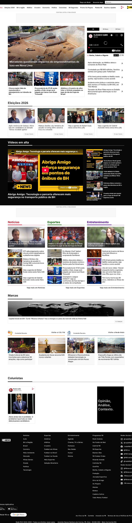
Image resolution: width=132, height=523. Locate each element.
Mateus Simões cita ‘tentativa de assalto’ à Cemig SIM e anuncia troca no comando (51, 128)
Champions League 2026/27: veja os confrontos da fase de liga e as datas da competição (73, 280)
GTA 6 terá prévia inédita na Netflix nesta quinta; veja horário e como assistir (113, 262)
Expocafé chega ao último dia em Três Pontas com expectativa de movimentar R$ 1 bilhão (111, 357)
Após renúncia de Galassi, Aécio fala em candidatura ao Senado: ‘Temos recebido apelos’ (21, 128)
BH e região (21, 7)
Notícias (13, 222)
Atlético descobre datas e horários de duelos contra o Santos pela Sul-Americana (73, 262)
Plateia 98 (98, 7)
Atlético (29, 7)
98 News (105, 29)
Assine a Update (110, 7)
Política (54, 7)
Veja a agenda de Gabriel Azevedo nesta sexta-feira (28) (110, 127)
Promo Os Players (86, 7)
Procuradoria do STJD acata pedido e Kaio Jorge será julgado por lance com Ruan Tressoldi (73, 271)
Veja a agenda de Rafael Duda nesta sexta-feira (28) (79, 127)
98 (93, 29)
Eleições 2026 (10, 7)
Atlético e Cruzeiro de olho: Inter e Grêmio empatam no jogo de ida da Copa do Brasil (65, 245)
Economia (46, 7)
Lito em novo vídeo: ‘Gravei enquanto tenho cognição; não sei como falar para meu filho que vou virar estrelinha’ (112, 272)
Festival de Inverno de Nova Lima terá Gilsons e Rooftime (113, 253)
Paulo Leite (17, 389)
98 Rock (118, 29)
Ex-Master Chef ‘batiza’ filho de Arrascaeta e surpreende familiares (72, 253)
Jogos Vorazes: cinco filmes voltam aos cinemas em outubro (104, 245)
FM (122, 55)
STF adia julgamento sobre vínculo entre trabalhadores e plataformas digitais (34, 253)
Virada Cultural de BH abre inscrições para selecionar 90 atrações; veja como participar (20, 357)
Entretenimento (98, 222)
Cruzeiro (37, 7)
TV (117, 55)
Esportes (53, 222)
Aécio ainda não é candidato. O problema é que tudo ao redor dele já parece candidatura (21, 419)
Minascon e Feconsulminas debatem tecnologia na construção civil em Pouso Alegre (79, 358)
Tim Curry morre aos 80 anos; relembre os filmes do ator (113, 280)
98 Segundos (73, 7)
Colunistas (63, 7)
